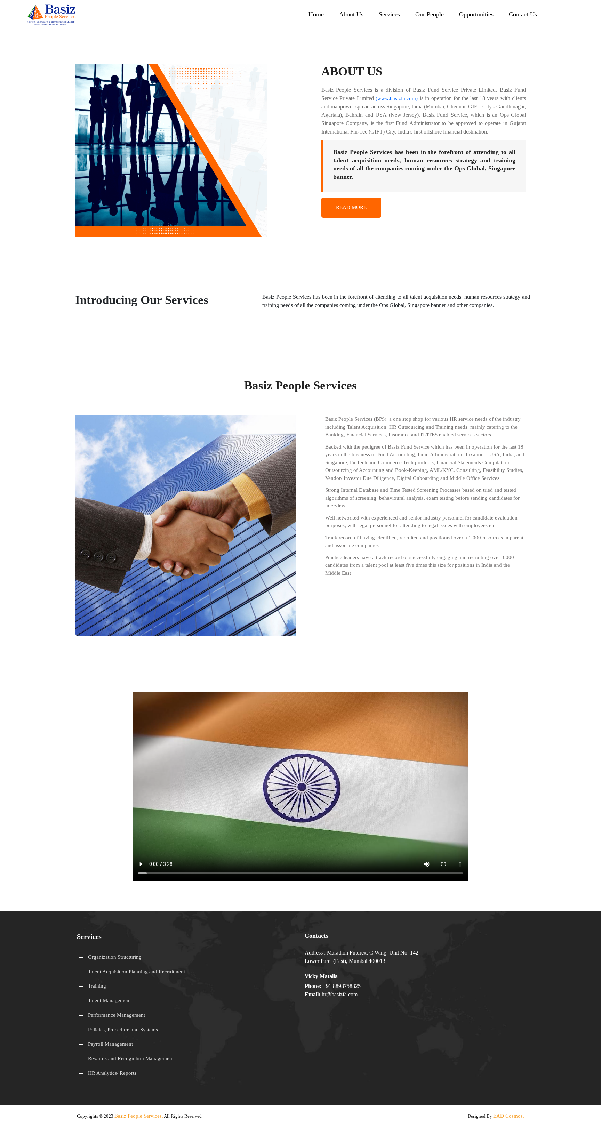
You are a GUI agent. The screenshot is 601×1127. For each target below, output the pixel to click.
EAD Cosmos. (508, 1116)
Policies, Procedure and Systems (123, 1029)
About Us (351, 14)
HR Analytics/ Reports (112, 1073)
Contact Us (523, 14)
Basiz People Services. (138, 1116)
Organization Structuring (115, 957)
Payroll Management (110, 1044)
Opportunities (476, 14)
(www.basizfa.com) (397, 98)
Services (389, 14)
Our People (429, 14)
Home (316, 14)
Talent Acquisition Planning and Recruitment (136, 971)
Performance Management (116, 1015)
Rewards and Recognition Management (131, 1058)
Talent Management (109, 1000)
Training (97, 986)
